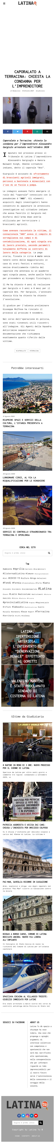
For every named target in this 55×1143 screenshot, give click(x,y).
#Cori (5, 578)
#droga (33, 578)
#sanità (41, 607)
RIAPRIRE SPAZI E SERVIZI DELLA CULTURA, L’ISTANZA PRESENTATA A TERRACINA (22, 423)
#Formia (16, 582)
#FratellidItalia (28, 583)
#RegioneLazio (42, 602)
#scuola (6, 612)
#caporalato (21, 351)
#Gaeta (46, 583)
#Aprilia (18, 568)
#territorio (8, 615)
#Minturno (47, 594)
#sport (31, 612)
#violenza (25, 616)
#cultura (25, 578)
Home (17, 1136)
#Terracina (34, 351)
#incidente (16, 589)
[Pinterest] (27, 132)
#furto (39, 583)
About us (36, 1136)
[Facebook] (8, 132)
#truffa (17, 616)
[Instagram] (27, 1116)
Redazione (16, 91)
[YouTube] (36, 1116)
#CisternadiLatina (14, 573)
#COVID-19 (14, 578)
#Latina (45, 588)
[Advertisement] (27, 36)
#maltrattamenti (37, 594)
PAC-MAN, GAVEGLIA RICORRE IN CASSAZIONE (25, 882)
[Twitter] (17, 132)
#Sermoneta (15, 612)
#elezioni (41, 578)
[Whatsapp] (37, 132)
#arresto (28, 569)
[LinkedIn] (32, 1116)
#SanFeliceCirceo (31, 607)
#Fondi (7, 582)
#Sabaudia (18, 607)
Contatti (26, 1136)
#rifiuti (7, 607)
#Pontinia (22, 598)
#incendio (7, 589)
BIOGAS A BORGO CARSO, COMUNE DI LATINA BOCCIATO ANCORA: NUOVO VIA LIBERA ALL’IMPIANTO (25, 937)
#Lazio (13, 594)
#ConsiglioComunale (41, 574)
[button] (49, 553)
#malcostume (24, 594)
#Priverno (30, 598)
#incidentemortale (29, 589)
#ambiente (7, 569)
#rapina (32, 602)
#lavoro (5, 594)
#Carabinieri (40, 569)
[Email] (47, 132)
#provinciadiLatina (15, 602)
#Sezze (24, 612)
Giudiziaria (40, 91)
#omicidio (7, 598)
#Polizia (15, 598)
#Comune (30, 573)
